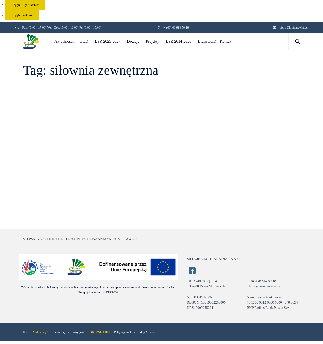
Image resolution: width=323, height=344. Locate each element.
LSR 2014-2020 (178, 41)
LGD (84, 41)
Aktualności (64, 41)
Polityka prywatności (125, 332)
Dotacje (133, 41)
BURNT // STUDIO (97, 332)
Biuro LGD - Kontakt (215, 41)
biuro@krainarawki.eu (264, 286)
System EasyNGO (43, 332)
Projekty (152, 41)
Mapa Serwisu (147, 332)
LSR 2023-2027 (107, 41)
